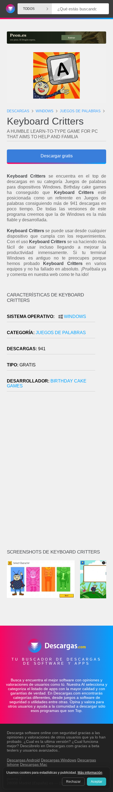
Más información (90, 773)
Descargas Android (23, 760)
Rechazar (73, 782)
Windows (75, 316)
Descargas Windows (58, 760)
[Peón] (56, 37)
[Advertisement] (56, 472)
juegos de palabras (61, 332)
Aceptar (96, 782)
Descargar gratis (57, 156)
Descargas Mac (33, 764)
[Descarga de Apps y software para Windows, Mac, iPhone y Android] (9, 8)
